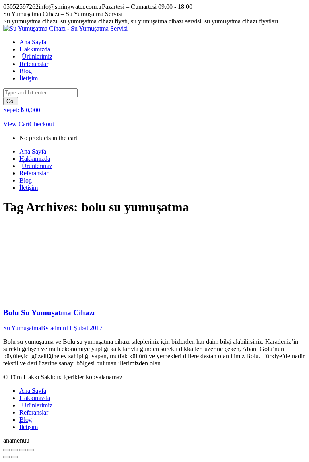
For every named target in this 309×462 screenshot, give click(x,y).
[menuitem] (32, 42)
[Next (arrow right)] (14, 457)
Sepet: (21, 110)
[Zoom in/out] (30, 450)
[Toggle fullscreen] (22, 450)
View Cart (16, 124)
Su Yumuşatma (22, 327)
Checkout (41, 124)
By (53, 327)
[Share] (14, 450)
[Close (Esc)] (6, 450)
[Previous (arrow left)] (6, 457)
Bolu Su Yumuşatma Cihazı (49, 312)
